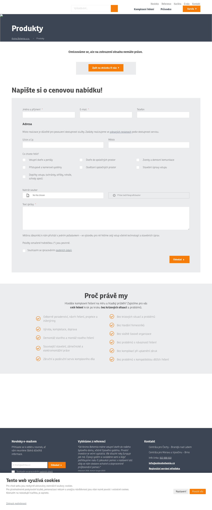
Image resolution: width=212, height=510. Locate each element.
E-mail (84, 109)
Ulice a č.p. (28, 139)
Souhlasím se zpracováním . (49, 250)
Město (111, 139)
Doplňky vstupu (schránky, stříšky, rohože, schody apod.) (50, 176)
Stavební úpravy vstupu (155, 167)
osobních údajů (64, 250)
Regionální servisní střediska (164, 468)
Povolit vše (197, 491)
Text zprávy (29, 204)
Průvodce (166, 9)
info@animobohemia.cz (162, 463)
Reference (166, 3)
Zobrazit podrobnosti (16, 503)
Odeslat (177, 259)
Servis (190, 8)
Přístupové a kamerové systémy (45, 167)
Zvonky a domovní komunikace (158, 160)
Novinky (155, 3)
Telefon (140, 109)
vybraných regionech (120, 132)
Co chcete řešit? (31, 154)
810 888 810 (165, 457)
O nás (186, 3)
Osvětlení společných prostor (101, 167)
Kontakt (196, 3)
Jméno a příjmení (33, 109)
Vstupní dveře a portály (41, 160)
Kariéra (177, 3)
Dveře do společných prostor (100, 160)
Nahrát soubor (30, 190)
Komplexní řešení (144, 9)
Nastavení (181, 491)
